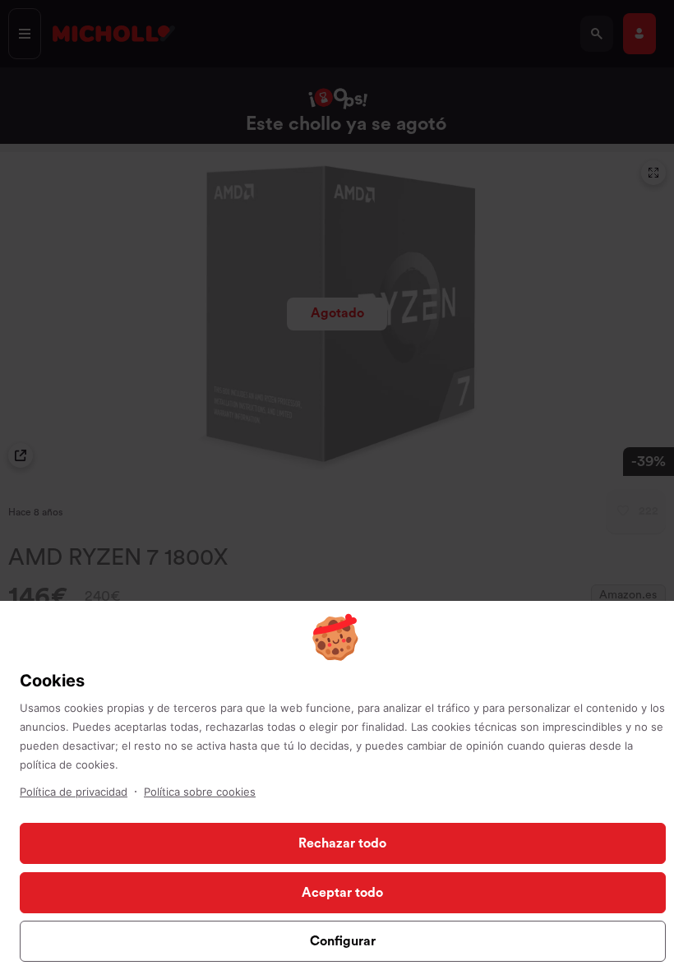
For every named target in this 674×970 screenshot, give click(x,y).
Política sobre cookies (200, 791)
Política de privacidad (73, 791)
